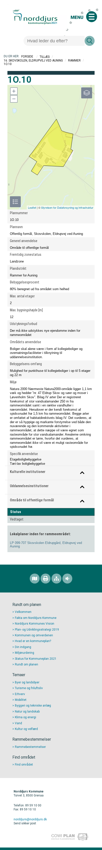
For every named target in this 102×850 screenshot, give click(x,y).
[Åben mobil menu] (91, 16)
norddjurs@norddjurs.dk (30, 819)
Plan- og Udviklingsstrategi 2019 (37, 629)
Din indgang (23, 647)
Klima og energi (25, 717)
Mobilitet (20, 700)
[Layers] (86, 92)
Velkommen (23, 612)
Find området (24, 764)
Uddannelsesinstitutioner (29, 486)
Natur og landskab (27, 711)
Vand (18, 723)
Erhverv (20, 694)
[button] (13, 91)
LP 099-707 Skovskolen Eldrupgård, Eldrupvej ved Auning (46, 544)
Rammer (74, 60)
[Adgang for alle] (67, 579)
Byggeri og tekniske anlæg (33, 705)
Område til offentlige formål (32, 500)
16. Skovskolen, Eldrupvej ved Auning (33, 60)
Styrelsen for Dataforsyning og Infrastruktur (67, 207)
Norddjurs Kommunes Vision (34, 623)
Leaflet (32, 207)
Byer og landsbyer (27, 682)
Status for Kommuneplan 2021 (35, 658)
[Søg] (90, 41)
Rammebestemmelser (30, 747)
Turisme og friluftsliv (29, 688)
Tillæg (45, 56)
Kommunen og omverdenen (34, 635)
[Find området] (35, 579)
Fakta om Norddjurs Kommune (35, 618)
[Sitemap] (56, 579)
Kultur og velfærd (26, 729)
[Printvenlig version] (46, 579)
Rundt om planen (26, 664)
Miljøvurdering (24, 652)
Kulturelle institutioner (27, 472)
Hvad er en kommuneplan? (33, 641)
